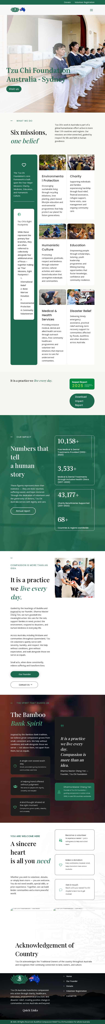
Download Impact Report (81, 401)
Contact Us (24, 684)
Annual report (23, 510)
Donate (67, 2)
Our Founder (25, 674)
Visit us (14, 89)
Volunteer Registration (84, 2)
